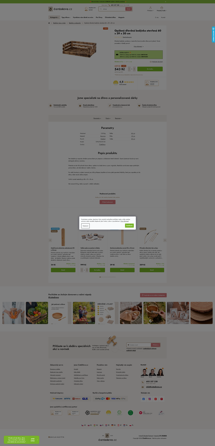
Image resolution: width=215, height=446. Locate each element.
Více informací (124, 221)
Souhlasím (129, 226)
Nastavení (85, 226)
